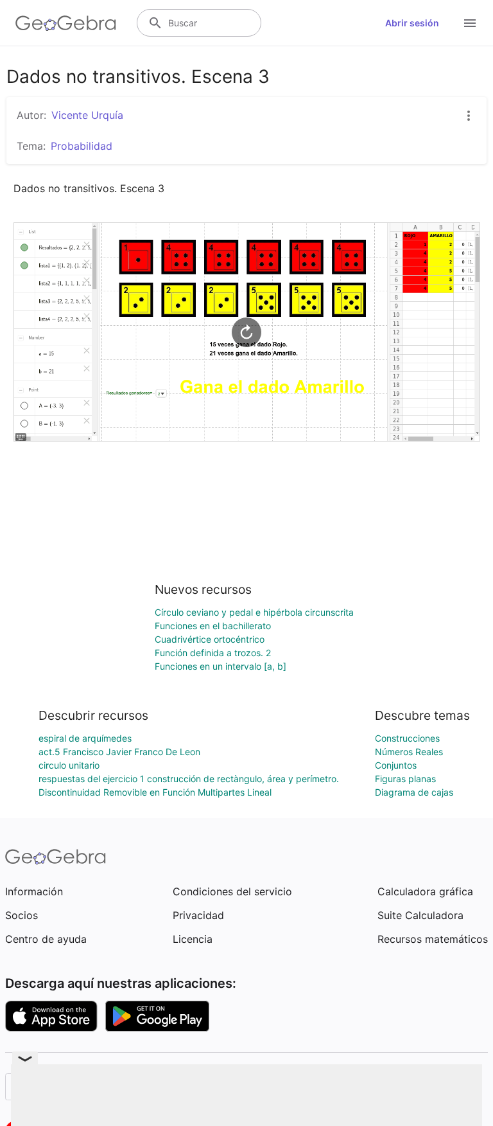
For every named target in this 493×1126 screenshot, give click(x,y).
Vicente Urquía (87, 115)
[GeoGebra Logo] (65, 23)
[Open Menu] (470, 23)
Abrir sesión (412, 22)
